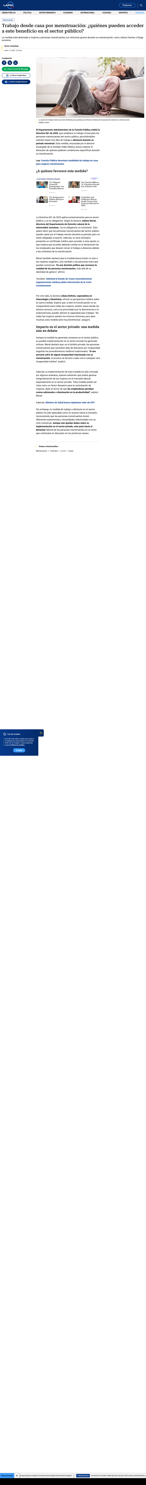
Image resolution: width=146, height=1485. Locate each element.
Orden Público (9, 13)
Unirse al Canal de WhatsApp (17, 69)
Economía (68, 13)
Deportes (123, 13)
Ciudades (106, 13)
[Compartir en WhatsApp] (15, 62)
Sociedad (140, 13)
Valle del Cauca (56, 1476)
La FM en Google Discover (18, 82)
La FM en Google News (18, 75)
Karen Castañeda (11, 46)
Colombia (54, 451)
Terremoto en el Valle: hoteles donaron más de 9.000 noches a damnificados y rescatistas (95, 1475)
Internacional (88, 13)
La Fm (63, 451)
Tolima (135, 1476)
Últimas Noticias (7, 1476)
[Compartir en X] (10, 62)
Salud (71, 451)
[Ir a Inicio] (9, 5)
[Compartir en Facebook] (4, 62)
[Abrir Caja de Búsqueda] (141, 5)
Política (27, 13)
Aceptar (19, 750)
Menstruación (41, 451)
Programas (127, 5)
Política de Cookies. (17, 745)
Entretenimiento (47, 13)
